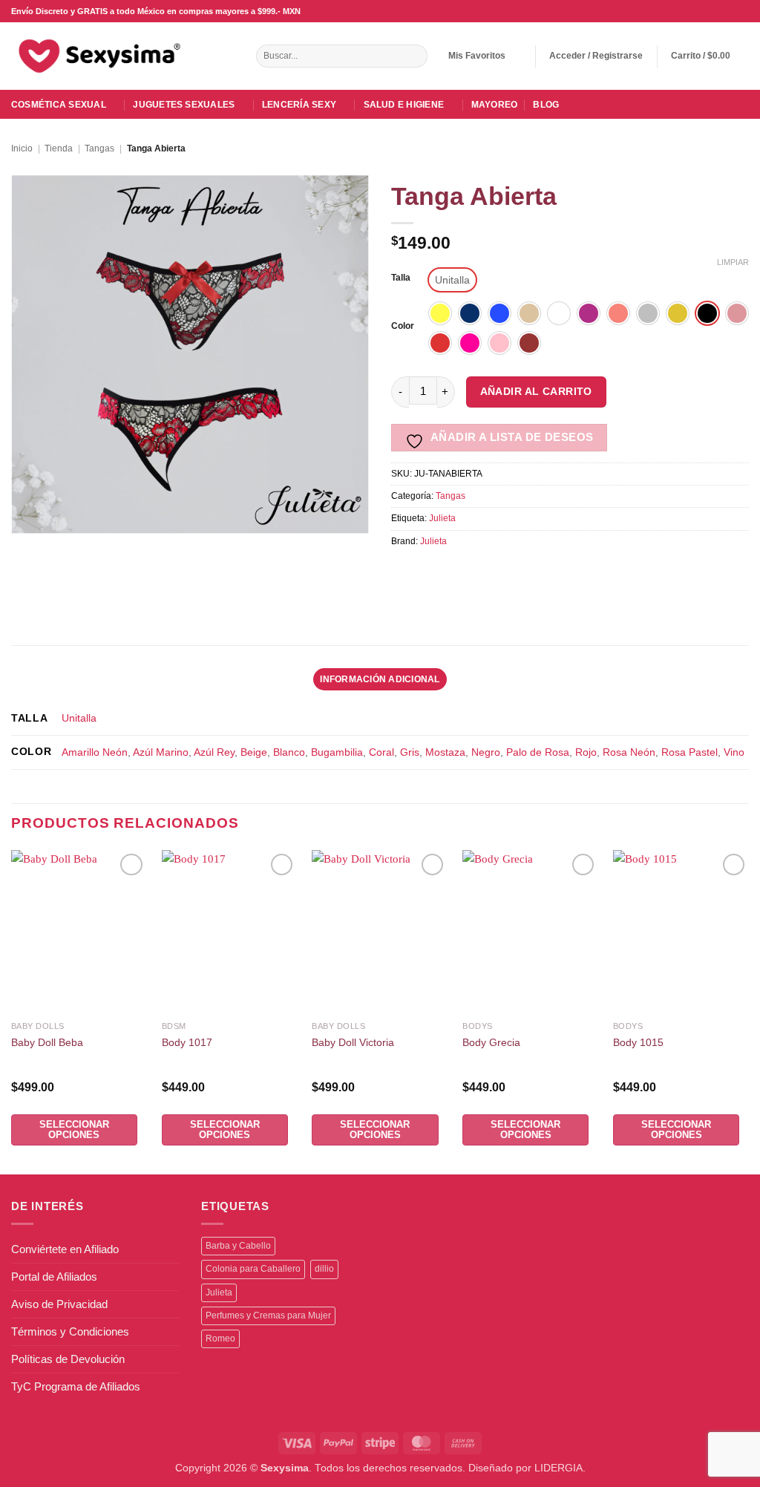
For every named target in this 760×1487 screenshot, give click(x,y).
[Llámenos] (728, 11)
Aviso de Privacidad (59, 1304)
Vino (734, 752)
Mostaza (445, 752)
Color (402, 326)
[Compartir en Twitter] (453, 572)
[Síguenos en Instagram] (702, 11)
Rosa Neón (629, 752)
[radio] (452, 280)
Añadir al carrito (536, 391)
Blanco (289, 752)
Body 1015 (638, 1042)
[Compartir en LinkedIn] (529, 572)
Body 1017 (187, 1042)
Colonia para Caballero (253, 1269)
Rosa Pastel (689, 752)
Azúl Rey (214, 752)
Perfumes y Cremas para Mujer (268, 1315)
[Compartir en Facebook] (403, 572)
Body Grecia (491, 1042)
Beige (253, 752)
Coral (381, 752)
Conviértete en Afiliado (65, 1249)
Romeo (220, 1338)
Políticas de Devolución (68, 1359)
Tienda (59, 148)
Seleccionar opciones (74, 1129)
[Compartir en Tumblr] (554, 572)
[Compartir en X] (428, 572)
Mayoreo (494, 104)
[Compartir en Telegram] (580, 572)
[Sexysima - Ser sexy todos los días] (96, 55)
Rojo (586, 752)
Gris (409, 752)
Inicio (22, 148)
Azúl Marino (161, 752)
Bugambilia (337, 752)
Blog (546, 104)
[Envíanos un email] (715, 11)
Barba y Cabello (238, 1246)
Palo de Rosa (537, 752)
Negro (485, 752)
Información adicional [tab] (379, 679)
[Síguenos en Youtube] (742, 11)
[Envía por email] (479, 572)
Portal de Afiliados (54, 1276)
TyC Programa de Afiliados (75, 1386)
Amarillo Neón (95, 752)
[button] (596, 56)
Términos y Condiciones (70, 1331)
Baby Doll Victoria (353, 1042)
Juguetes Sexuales (184, 104)
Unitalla (79, 718)
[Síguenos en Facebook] (688, 11)
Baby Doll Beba (47, 1042)
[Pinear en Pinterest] (504, 572)
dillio (324, 1269)
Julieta (442, 518)
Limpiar (733, 262)
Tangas (99, 148)
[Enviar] (414, 56)
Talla (400, 278)
